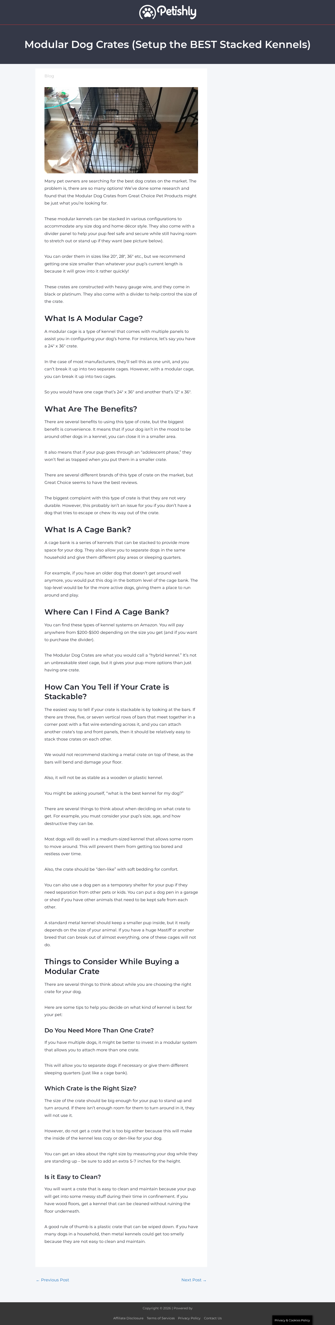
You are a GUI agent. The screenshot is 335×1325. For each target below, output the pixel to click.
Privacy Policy (189, 1318)
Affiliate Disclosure (128, 1318)
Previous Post (52, 1279)
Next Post (194, 1279)
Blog (49, 75)
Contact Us (213, 1318)
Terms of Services (161, 1318)
